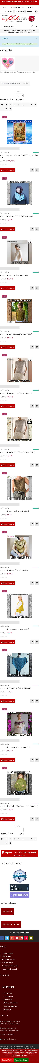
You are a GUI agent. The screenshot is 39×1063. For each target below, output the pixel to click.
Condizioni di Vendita (10, 966)
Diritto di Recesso (11, 1003)
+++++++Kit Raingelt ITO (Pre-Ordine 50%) (15, 688)
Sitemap (7, 1009)
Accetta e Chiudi (21, 1060)
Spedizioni (8, 1000)
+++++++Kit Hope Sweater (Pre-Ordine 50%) (16, 334)
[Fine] (10, 109)
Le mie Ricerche (8, 960)
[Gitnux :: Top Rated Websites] (19, 876)
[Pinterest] (16, 938)
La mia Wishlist (7, 963)
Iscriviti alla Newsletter (19, 933)
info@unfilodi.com (9, 1039)
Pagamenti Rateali (9, 969)
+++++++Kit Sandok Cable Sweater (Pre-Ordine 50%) (19, 806)
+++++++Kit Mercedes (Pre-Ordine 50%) (14, 629)
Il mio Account (12, 7)
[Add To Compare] (32, 170)
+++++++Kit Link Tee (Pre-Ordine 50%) (14, 570)
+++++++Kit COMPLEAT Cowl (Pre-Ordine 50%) (17, 216)
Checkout (30, 7)
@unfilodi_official (11, 924)
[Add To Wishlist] (37, 170)
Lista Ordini (21, 7)
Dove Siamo (8, 997)
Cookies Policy (7, 1060)
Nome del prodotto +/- (10, 84)
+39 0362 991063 (8, 1035)
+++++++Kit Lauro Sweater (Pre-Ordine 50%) (16, 393)
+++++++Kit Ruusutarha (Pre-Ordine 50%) (15, 747)
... (27, 105)
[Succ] (6, 109)
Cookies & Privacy (11, 1006)
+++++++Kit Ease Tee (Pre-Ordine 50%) (14, 275)
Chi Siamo (8, 993)
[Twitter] (7, 938)
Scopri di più (18, 855)
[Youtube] (26, 938)
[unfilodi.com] (18, 19)
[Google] (12, 938)
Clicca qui (19, 3)
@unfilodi (7, 911)
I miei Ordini (6, 956)
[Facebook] (2, 938)
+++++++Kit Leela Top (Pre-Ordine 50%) (14, 511)
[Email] (31, 938)
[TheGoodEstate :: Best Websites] (19, 891)
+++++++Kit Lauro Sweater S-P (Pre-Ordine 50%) (17, 452)
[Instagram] (21, 938)
